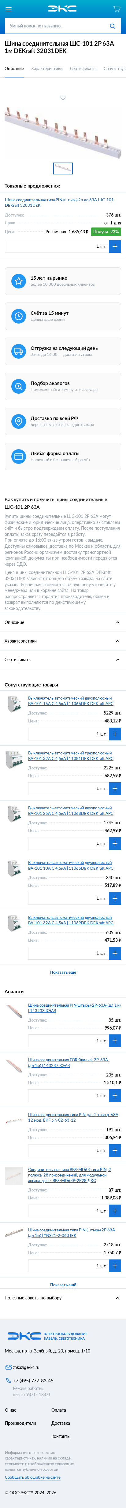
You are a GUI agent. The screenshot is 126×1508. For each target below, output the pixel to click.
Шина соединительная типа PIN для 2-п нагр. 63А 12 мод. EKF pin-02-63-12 (73, 1117)
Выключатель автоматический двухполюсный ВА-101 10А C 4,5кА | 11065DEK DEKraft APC (70, 865)
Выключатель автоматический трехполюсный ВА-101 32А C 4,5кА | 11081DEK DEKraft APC (70, 755)
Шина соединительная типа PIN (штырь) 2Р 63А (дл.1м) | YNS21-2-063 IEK (71, 1232)
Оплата (58, 1410)
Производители (20, 1423)
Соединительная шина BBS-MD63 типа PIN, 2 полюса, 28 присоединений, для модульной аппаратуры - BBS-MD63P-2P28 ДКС (69, 1175)
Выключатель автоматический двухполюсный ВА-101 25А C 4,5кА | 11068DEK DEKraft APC (70, 810)
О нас (10, 1410)
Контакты (60, 1436)
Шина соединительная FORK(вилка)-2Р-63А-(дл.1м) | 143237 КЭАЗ (68, 1062)
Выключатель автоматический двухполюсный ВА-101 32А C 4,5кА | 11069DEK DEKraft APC (70, 920)
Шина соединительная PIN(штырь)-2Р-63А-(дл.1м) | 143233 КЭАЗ (74, 1008)
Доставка (60, 1423)
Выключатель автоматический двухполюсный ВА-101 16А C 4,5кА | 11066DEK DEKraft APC (70, 701)
